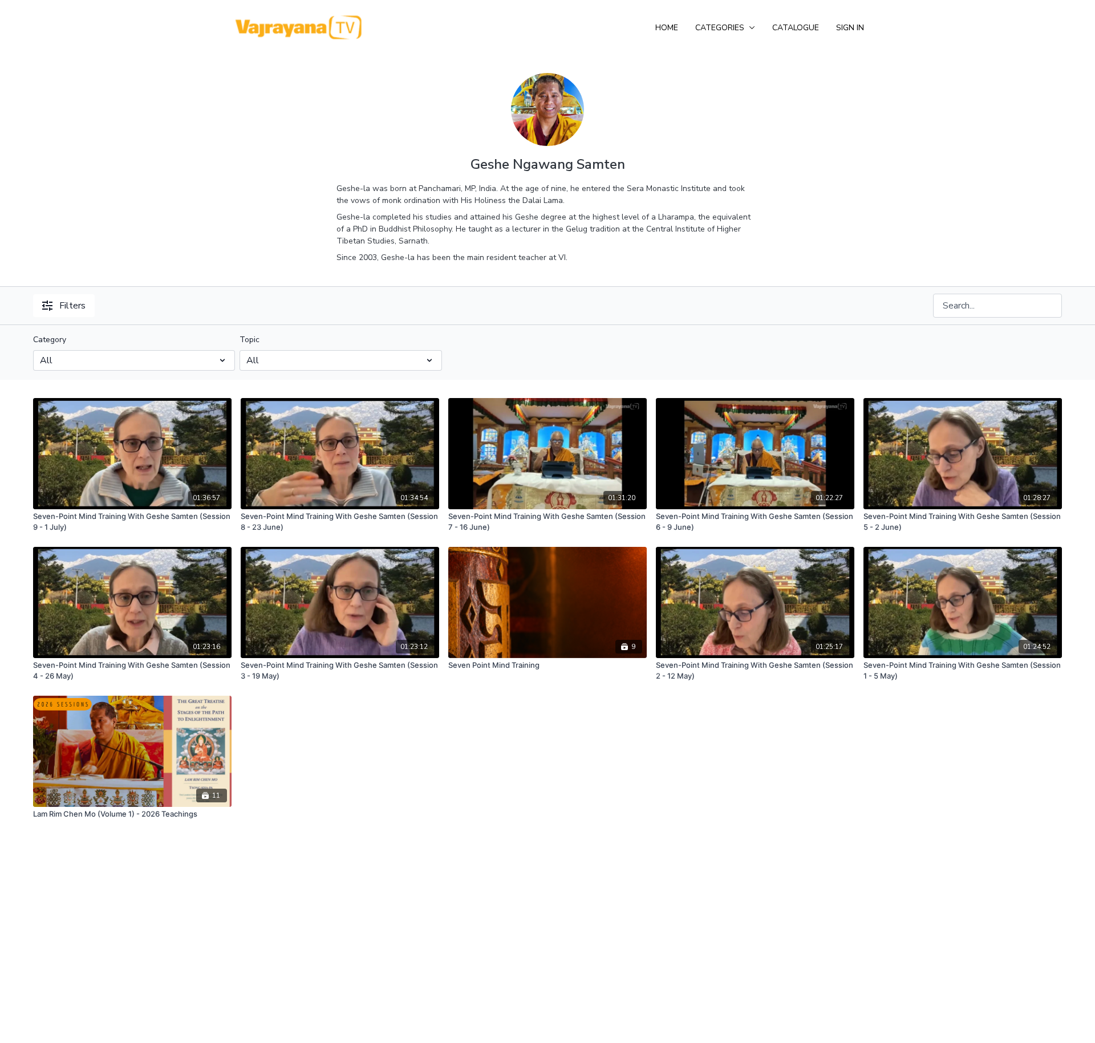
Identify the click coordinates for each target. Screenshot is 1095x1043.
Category (49, 339)
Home (666, 27)
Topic (249, 339)
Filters (72, 305)
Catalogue (795, 27)
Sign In (850, 27)
